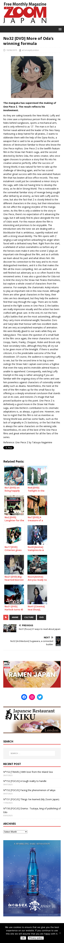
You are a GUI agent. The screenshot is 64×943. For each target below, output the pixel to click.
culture (28, 617)
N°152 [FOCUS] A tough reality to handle (24, 781)
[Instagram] (32, 697)
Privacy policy (36, 938)
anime (15, 617)
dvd (41, 617)
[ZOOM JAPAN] (24, 23)
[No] (60, 933)
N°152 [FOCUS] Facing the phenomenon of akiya (29, 790)
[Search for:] (32, 753)
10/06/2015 (11, 50)
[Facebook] (24, 697)
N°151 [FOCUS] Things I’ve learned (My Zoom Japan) (31, 799)
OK (23, 938)
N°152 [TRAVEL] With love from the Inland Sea (28, 771)
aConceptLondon (30, 50)
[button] (59, 29)
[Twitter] (40, 697)
